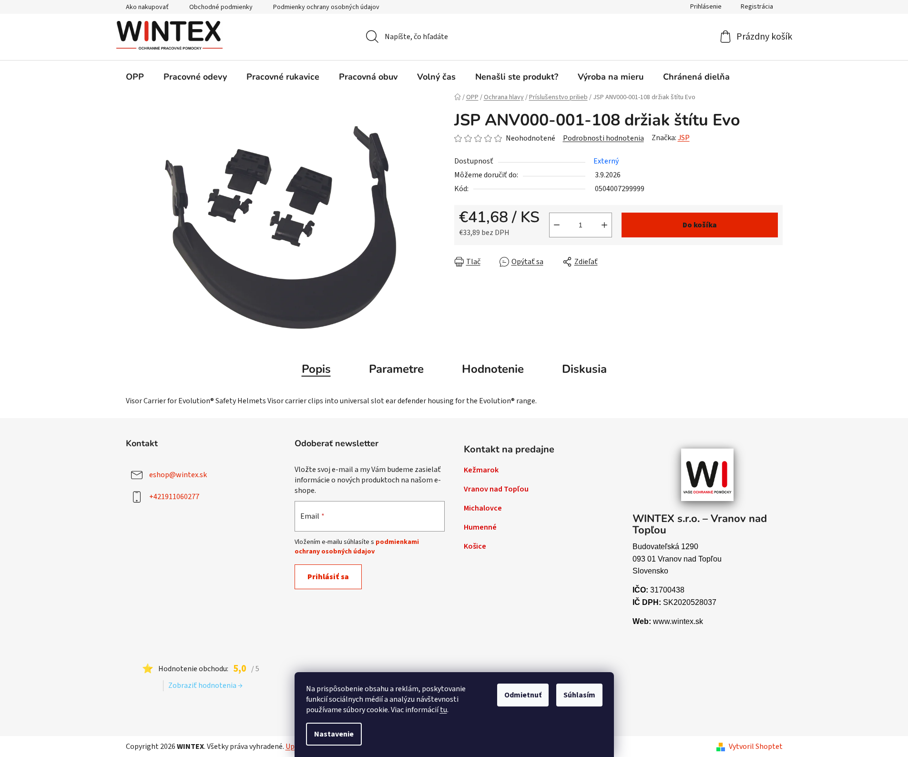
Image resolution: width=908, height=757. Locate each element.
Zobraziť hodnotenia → (205, 685)
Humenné (480, 527)
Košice (475, 546)
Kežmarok (481, 470)
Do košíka (700, 225)
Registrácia (757, 6)
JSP (684, 138)
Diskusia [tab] (584, 369)
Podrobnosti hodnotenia (603, 138)
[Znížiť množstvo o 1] (557, 225)
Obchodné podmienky (221, 7)
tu (443, 710)
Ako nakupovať (147, 7)
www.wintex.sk (678, 621)
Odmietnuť (522, 695)
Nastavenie (334, 734)
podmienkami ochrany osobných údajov (357, 546)
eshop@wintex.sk (178, 474)
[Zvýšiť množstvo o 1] (604, 225)
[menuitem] (134, 77)
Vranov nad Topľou (496, 489)
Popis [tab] (316, 369)
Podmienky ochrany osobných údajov (326, 7)
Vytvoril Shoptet (756, 746)
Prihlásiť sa (328, 577)
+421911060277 (174, 496)
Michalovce (483, 508)
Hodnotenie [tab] (493, 369)
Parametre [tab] (396, 369)
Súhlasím (579, 695)
